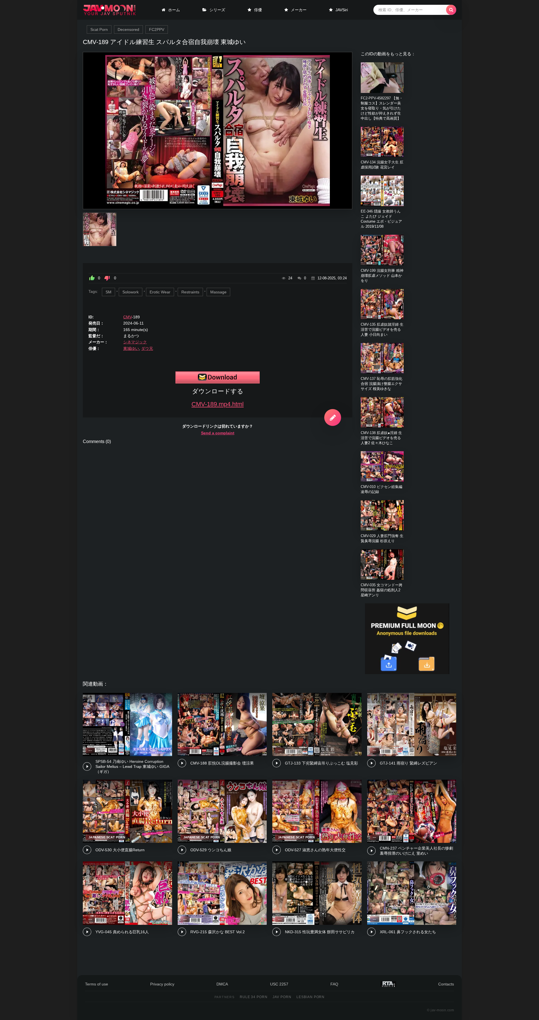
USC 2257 (279, 984)
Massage (218, 292)
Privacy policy (162, 984)
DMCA (222, 984)
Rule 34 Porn (254, 997)
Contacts (446, 984)
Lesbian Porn (310, 997)
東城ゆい (131, 348)
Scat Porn (99, 29)
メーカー (299, 10)
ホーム (174, 10)
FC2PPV (156, 29)
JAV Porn (282, 997)
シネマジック (135, 342)
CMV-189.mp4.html (217, 404)
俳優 (258, 10)
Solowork (130, 292)
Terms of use (96, 984)
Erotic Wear (160, 292)
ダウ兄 (147, 348)
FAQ (334, 984)
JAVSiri (341, 10)
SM (108, 292)
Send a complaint (217, 433)
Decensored (128, 29)
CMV (127, 317)
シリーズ (217, 10)
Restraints (190, 292)
